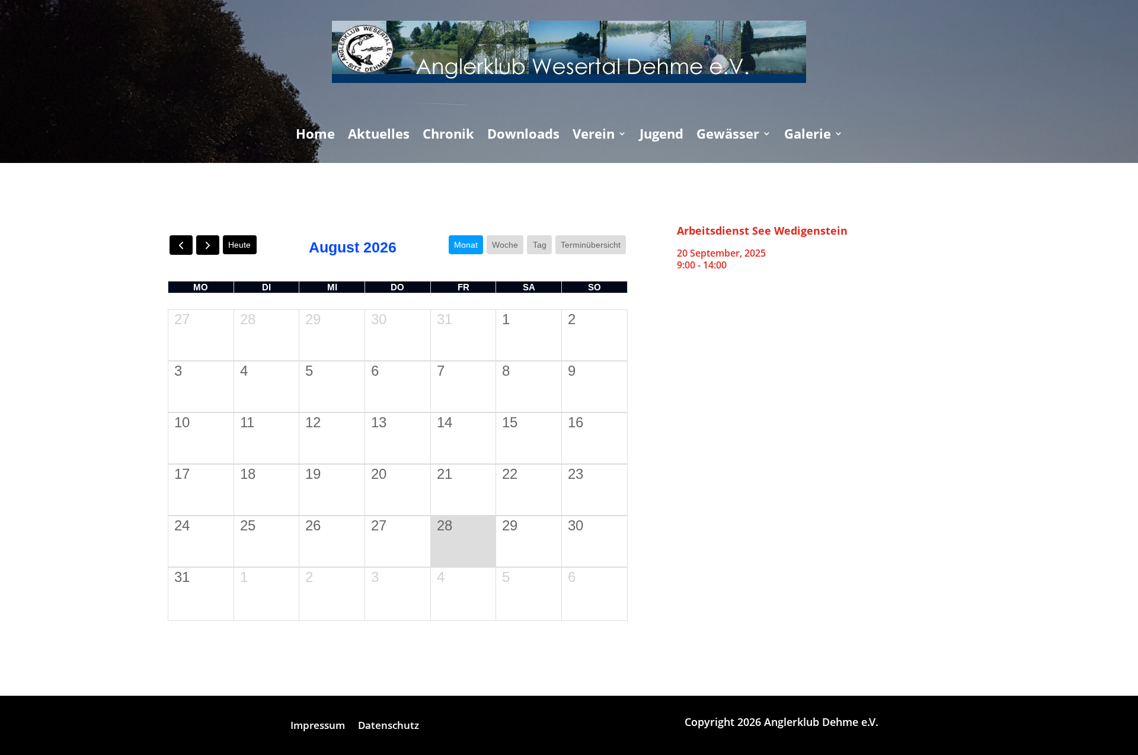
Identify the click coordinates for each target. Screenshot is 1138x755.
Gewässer (727, 135)
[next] (207, 245)
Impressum (317, 726)
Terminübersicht (591, 244)
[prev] (181, 245)
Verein (594, 135)
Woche (505, 244)
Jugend (661, 135)
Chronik (448, 135)
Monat (466, 244)
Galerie (807, 135)
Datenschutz (388, 726)
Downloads (523, 135)
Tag (539, 244)
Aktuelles (379, 135)
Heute (239, 244)
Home (315, 135)
